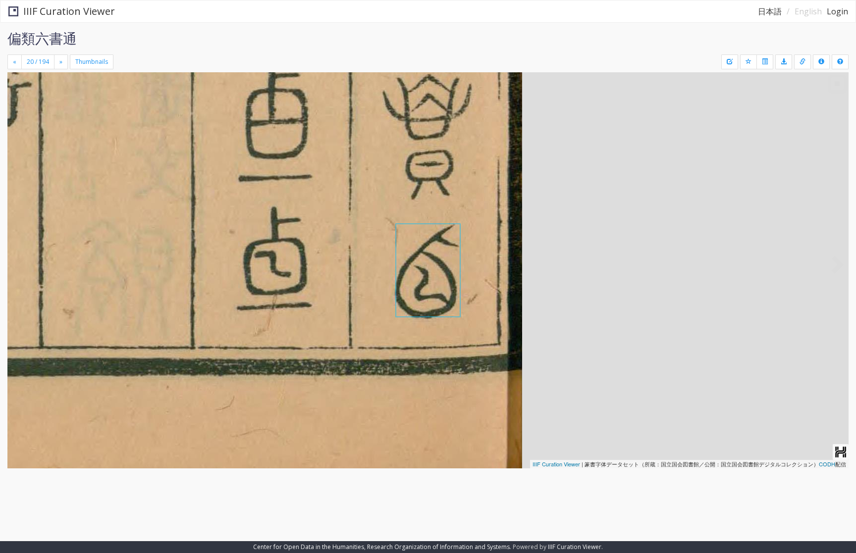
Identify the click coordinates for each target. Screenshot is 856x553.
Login (837, 11)
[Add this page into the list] (748, 61)
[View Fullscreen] (18, 114)
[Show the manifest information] (821, 61)
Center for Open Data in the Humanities (308, 547)
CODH (827, 464)
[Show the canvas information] (802, 61)
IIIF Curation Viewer (69, 11)
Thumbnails (91, 61)
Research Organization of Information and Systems (438, 547)
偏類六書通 (42, 38)
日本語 (770, 11)
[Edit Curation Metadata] (729, 61)
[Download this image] (783, 61)
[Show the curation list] (764, 61)
